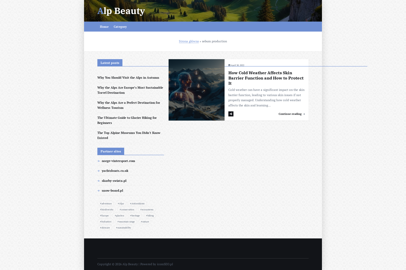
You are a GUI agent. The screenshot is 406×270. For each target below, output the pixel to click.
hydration (106, 221)
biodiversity (107, 209)
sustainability (124, 227)
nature (145, 221)
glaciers (120, 215)
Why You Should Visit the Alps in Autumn (128, 77)
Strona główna (189, 41)
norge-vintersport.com (118, 161)
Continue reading (291, 114)
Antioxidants (137, 203)
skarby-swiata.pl (114, 181)
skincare (106, 227)
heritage (136, 215)
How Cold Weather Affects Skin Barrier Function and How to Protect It (266, 78)
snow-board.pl (112, 190)
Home (104, 27)
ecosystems (147, 209)
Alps (121, 203)
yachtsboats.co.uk (115, 171)
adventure (107, 203)
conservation (127, 209)
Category (120, 27)
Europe (105, 215)
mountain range (127, 221)
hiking (150, 215)
